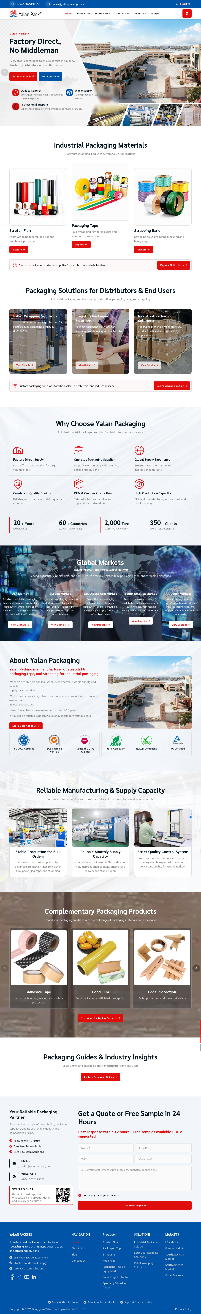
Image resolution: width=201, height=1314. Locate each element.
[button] (96, 121)
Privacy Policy (183, 1309)
